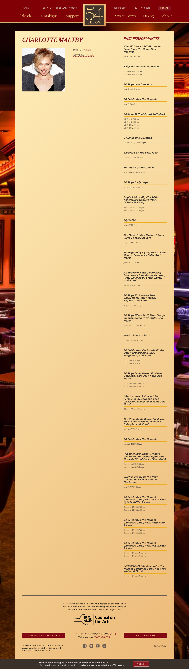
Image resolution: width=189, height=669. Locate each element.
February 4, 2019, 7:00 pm (134, 207)
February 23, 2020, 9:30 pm (134, 409)
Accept (141, 664)
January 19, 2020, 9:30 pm (134, 386)
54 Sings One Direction (138, 84)
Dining (148, 15)
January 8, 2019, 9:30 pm (133, 187)
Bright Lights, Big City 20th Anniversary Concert (141, 198)
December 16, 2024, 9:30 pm (135, 556)
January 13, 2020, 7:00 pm (133, 360)
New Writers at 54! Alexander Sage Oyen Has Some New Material (142, 49)
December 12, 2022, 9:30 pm (134, 510)
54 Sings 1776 (132, 114)
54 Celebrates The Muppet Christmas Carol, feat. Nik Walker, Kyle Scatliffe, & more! (145, 500)
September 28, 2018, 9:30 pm (135, 142)
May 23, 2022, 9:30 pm (132, 487)
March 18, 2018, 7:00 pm (133, 71)
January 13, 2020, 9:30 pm (133, 363)
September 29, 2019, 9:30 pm (135, 325)
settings (122, 665)
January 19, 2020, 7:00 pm (134, 383)
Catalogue (49, 15)
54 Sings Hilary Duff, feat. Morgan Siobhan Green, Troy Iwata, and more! (145, 318)
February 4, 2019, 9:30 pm (134, 210)
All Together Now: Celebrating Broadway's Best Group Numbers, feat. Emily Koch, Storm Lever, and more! (144, 276)
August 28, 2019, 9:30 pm (133, 305)
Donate (164, 8)
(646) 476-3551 (118, 8)
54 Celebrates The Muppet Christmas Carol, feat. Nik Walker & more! (145, 546)
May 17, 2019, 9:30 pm (132, 242)
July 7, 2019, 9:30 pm (131, 262)
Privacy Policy (160, 646)
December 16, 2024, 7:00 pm (135, 553)
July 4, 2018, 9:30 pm (131, 127)
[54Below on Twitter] (91, 647)
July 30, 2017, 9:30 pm (132, 56)
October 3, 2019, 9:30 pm (133, 340)
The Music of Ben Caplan (139, 167)
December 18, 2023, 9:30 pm (134, 533)
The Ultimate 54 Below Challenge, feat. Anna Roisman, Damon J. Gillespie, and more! (145, 422)
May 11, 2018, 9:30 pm (132, 89)
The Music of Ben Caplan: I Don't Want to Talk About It (144, 236)
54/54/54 (130, 220)
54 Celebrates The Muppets (140, 99)
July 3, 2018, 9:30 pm (131, 122)
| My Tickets (143, 8)
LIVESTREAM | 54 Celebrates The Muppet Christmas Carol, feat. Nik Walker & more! (145, 569)
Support (72, 15)
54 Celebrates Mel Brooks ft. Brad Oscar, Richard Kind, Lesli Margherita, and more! (145, 353)
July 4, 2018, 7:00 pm (131, 125)
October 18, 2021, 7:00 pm (134, 464)
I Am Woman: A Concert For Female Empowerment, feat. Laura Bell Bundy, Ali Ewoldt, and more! (144, 400)
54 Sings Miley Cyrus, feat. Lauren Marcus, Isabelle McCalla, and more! (145, 255)
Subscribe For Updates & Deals (44, 635)
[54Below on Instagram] (98, 647)
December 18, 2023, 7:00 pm (134, 530)
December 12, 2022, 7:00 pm (134, 507)
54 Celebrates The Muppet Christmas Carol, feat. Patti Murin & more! (144, 523)
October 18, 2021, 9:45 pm (134, 467)
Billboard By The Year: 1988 (141, 152)
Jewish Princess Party (137, 335)
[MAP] (113, 634)
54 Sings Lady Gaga (136, 182)
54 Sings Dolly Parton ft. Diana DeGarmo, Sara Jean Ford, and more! (143, 376)
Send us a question (145, 635)
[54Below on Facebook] (85, 647)
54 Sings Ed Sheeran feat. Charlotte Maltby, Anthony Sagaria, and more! (140, 298)
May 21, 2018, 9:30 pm (132, 104)
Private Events (125, 15)
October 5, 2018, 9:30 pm (133, 157)
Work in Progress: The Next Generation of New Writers (141, 478)
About (167, 15)
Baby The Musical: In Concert (141, 66)
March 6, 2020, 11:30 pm (133, 429)
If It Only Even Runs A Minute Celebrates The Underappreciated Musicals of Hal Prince (144, 457)
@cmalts (82, 49)
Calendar (26, 15)
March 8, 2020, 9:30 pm (133, 444)
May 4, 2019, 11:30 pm (132, 225)
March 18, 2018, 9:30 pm (133, 74)
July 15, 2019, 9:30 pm (132, 285)
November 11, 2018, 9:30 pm (134, 172)
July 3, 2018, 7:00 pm (131, 119)
